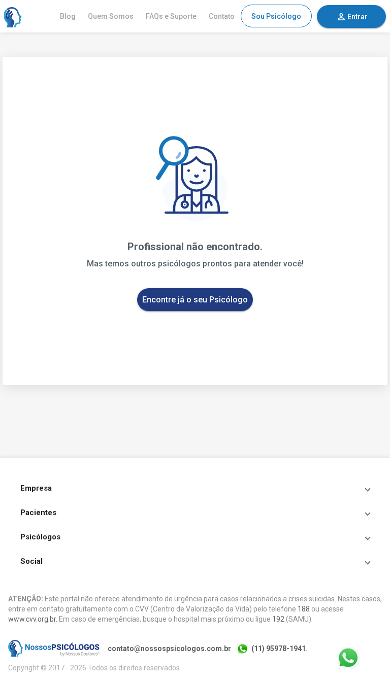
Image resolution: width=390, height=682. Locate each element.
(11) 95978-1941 (278, 648)
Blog (68, 16)
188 (304, 609)
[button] (195, 488)
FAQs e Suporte (171, 16)
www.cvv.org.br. (32, 619)
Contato (222, 16)
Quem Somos (111, 16)
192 (278, 619)
